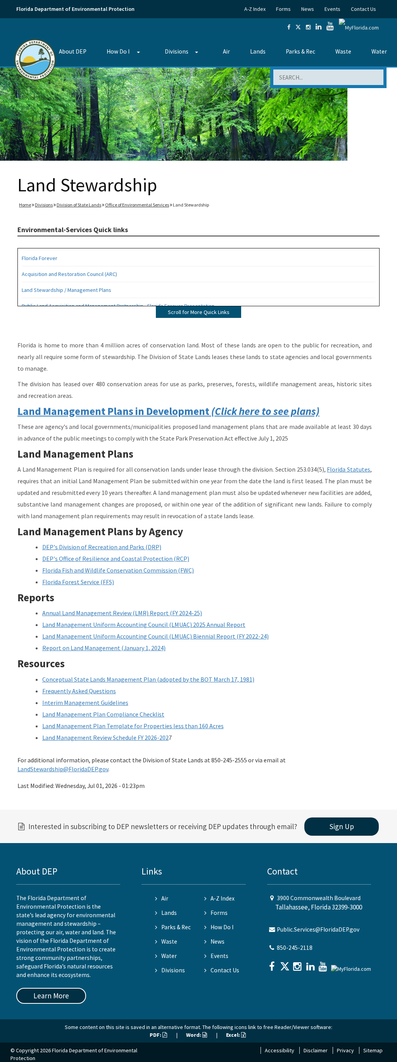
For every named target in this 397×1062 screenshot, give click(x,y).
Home (25, 205)
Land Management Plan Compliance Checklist (103, 714)
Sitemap (373, 1050)
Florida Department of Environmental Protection (75, 8)
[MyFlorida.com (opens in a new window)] (359, 27)
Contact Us (363, 8)
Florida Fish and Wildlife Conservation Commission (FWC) (118, 570)
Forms (283, 8)
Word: (194, 1034)
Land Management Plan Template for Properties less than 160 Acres (133, 726)
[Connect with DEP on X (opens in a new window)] (298, 27)
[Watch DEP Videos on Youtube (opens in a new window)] (330, 27)
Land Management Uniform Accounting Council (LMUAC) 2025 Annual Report (143, 624)
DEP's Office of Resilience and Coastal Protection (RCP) (115, 558)
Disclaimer (316, 1050)
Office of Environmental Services (137, 205)
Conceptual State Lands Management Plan (99, 679)
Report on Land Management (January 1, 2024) (104, 648)
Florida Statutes (348, 469)
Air (226, 51)
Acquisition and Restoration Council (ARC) (69, 274)
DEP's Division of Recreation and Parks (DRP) (101, 547)
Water (379, 51)
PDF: (156, 1034)
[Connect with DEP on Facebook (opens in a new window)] (288, 27)
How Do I (118, 51)
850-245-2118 (294, 947)
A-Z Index (255, 8)
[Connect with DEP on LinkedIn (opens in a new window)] (318, 27)
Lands (258, 51)
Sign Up (342, 826)
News (307, 8)
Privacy (345, 1050)
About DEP (72, 51)
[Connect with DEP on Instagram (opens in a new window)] (308, 27)
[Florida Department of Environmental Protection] (35, 59)
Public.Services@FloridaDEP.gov (318, 929)
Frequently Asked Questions (79, 691)
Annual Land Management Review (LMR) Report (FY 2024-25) (122, 613)
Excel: (233, 1034)
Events (332, 8)
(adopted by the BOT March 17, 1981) (205, 679)
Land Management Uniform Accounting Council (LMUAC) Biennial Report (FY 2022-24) (155, 636)
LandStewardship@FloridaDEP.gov (62, 769)
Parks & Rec (300, 51)
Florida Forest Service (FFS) (78, 582)
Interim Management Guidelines (85, 702)
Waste (343, 51)
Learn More (51, 995)
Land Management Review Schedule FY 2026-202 (105, 737)
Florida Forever (39, 258)
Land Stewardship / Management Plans (66, 289)
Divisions (176, 51)
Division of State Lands (79, 205)
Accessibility (279, 1050)
